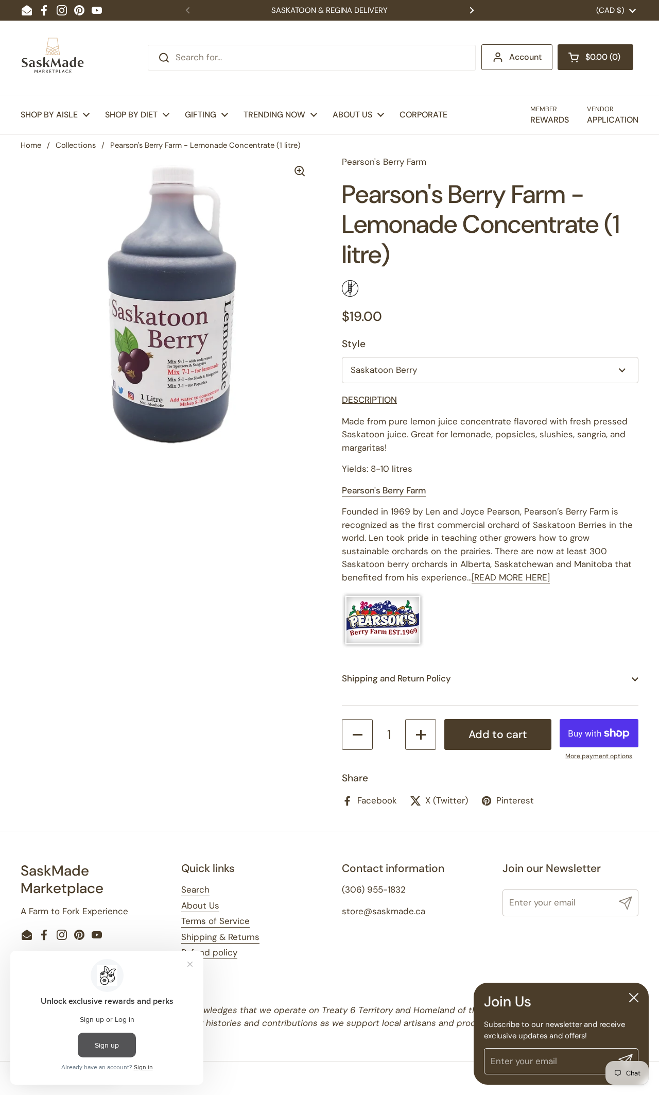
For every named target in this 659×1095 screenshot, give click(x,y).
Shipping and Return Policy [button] (396, 678)
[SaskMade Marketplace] (53, 57)
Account (525, 57)
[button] (595, 57)
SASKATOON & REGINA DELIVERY (329, 10)
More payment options (598, 756)
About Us (200, 905)
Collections (76, 145)
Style (354, 343)
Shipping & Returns (220, 937)
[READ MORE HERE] (511, 577)
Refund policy (209, 952)
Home (31, 145)
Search (195, 889)
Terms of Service (215, 921)
